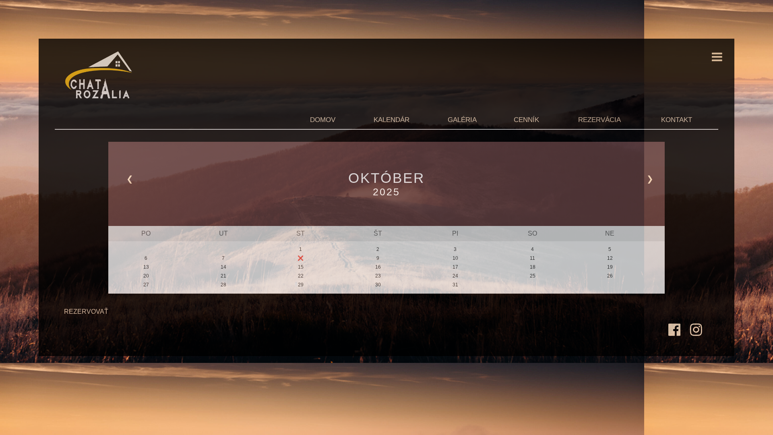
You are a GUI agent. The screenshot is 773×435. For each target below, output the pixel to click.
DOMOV (322, 120)
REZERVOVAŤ (86, 311)
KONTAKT (676, 120)
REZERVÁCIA (599, 120)
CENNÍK (526, 120)
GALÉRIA (462, 120)
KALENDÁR (391, 120)
